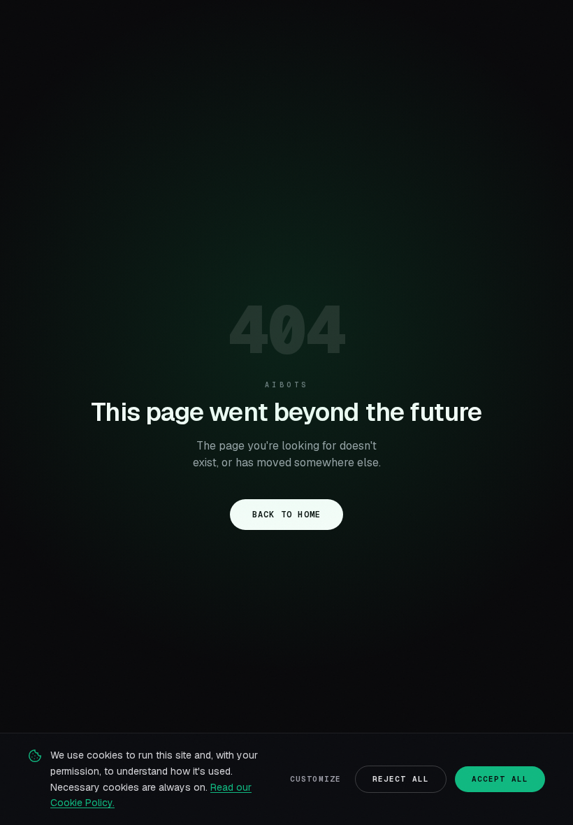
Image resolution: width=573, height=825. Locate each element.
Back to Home (286, 514)
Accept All (500, 779)
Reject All (400, 779)
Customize (315, 779)
